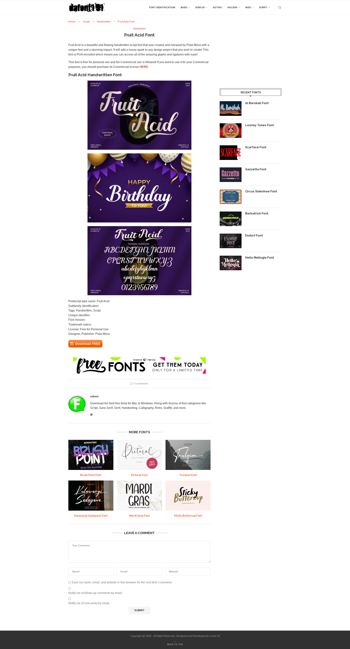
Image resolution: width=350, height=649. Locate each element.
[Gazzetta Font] (231, 174)
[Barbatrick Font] (231, 219)
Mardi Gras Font (139, 515)
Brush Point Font (90, 475)
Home (71, 21)
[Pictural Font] (139, 455)
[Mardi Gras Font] (139, 495)
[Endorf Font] (231, 241)
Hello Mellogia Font (259, 257)
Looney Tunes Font (259, 125)
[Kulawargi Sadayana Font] (90, 495)
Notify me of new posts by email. (89, 603)
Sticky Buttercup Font (188, 515)
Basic (184, 7)
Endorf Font (254, 235)
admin (94, 396)
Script (263, 7)
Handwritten (104, 21)
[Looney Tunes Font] (231, 130)
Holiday (233, 7)
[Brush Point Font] (90, 455)
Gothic (217, 7)
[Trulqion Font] (188, 455)
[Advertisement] (251, 52)
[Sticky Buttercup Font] (188, 495)
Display (200, 7)
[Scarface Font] (231, 152)
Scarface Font (255, 147)
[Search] (280, 7)
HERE (144, 66)
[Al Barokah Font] (231, 108)
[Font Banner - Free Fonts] (139, 358)
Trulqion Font (188, 475)
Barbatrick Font (256, 213)
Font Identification (162, 7)
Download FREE (87, 344)
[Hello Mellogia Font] (231, 263)
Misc (248, 7)
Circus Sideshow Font (261, 191)
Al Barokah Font (257, 103)
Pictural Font (139, 475)
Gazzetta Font (255, 169)
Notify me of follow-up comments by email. (95, 592)
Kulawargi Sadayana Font (91, 515)
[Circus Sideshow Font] (231, 196)
